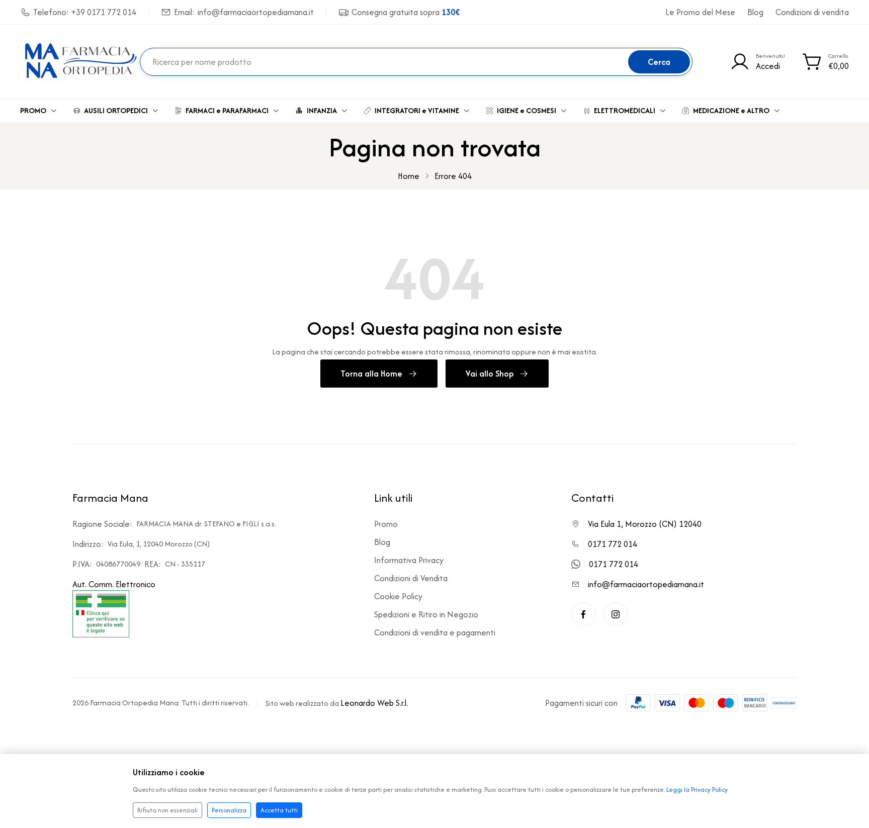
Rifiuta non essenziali (167, 810)
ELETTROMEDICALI (624, 110)
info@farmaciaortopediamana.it (646, 584)
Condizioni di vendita (812, 12)
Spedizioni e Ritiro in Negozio (426, 614)
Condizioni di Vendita (411, 578)
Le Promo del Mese (700, 12)
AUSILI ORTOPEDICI (116, 110)
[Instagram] (615, 614)
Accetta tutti (279, 810)
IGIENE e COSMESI (526, 110)
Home (408, 176)
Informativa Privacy (409, 560)
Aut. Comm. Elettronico (113, 584)
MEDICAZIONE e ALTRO (731, 110)
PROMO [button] (33, 110)
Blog (755, 12)
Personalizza (229, 810)
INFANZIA (322, 110)
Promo (386, 524)
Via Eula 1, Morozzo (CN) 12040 (645, 524)
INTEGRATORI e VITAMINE (417, 110)
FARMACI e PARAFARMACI (227, 110)
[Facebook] (583, 614)
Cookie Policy (398, 596)
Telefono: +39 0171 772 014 (84, 12)
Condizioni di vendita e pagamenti (434, 632)
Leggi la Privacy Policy (697, 789)
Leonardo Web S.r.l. (374, 703)
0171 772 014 (612, 544)
